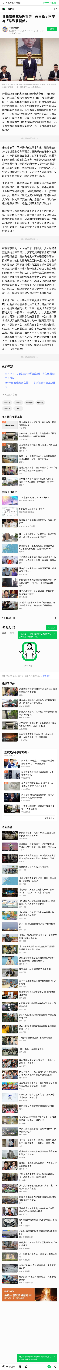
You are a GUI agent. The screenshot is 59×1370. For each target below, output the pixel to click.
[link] (20, 1366)
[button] (9, 1366)
